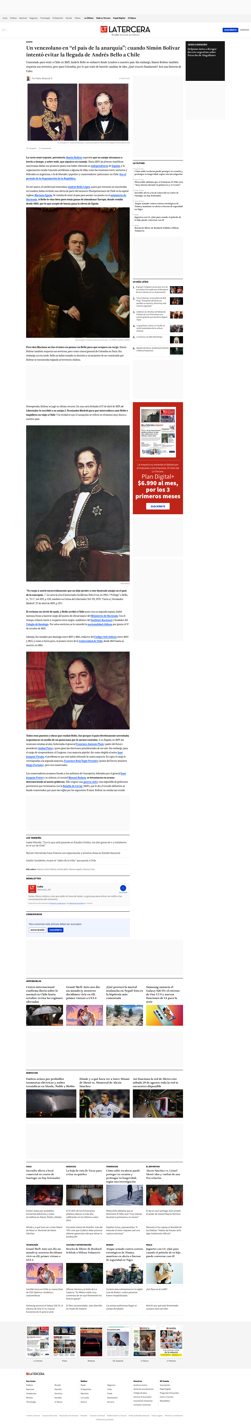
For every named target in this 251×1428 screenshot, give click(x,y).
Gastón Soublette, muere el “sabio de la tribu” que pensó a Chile (61, 860)
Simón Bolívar (50, 869)
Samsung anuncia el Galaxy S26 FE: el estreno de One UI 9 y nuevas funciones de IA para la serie (163, 994)
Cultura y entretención (78, 1244)
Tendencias (112, 1166)
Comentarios (46, 148)
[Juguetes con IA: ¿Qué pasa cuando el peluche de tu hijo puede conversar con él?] (164, 1273)
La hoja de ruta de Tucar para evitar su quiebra (84, 1173)
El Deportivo (58, 18)
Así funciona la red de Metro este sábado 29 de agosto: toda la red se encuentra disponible (155, 1083)
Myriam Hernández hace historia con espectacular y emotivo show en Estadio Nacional (73, 853)
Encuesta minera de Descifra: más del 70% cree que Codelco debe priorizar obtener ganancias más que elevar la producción (84, 1232)
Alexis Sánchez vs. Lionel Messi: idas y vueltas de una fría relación (163, 1174)
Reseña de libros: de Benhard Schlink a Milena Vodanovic (157, 229)
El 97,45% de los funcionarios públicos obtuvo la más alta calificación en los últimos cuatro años (82, 1215)
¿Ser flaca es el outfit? (156, 1289)
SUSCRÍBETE (158, 506)
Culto (29, 42)
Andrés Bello (62, 869)
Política (13, 18)
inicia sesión (37, 930)
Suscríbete (56, 929)
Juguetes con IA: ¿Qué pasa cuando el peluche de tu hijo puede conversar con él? (158, 218)
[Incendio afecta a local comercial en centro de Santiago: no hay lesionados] (44, 1195)
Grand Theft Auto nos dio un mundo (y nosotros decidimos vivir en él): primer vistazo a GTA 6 (83, 993)
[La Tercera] (38, 1357)
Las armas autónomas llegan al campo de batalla (121, 1307)
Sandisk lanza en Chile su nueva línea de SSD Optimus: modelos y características (44, 1292)
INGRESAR (244, 30)
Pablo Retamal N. (44, 78)
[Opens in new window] (91, 1357)
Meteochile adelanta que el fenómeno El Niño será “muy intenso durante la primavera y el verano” (159, 183)
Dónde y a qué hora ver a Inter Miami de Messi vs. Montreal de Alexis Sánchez (104, 1083)
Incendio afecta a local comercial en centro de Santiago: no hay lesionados (157, 194)
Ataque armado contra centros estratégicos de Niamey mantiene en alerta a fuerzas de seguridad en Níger (159, 207)
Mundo (69, 18)
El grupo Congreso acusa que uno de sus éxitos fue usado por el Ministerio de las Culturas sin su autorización (152, 289)
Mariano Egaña (75, 869)
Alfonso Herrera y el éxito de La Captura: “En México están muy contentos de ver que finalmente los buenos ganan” (84, 1294)
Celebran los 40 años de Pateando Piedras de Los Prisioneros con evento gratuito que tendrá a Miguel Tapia (151, 316)
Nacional (23, 18)
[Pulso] (64, 1357)
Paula (149, 1244)
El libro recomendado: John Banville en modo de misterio (84, 1307)
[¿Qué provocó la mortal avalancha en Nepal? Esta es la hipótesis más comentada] (124, 1015)
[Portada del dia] (158, 456)
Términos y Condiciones (57, 903)
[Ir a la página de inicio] (125, 30)
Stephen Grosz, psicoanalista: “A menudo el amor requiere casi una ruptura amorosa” (123, 1230)
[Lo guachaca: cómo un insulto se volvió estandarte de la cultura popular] (176, 328)
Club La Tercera (103, 18)
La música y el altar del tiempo (149, 337)
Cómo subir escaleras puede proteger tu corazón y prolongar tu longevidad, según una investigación (159, 172)
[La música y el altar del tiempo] (176, 339)
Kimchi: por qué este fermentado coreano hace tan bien (162, 1307)
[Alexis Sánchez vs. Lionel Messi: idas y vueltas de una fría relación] (164, 1195)
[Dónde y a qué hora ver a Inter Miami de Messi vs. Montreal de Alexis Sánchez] (104, 1103)
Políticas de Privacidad (76, 903)
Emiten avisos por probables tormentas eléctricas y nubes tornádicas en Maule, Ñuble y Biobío (50, 1083)
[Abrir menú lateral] (4, 30)
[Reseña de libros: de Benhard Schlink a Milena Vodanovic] (176, 351)
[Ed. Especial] (118, 1357)
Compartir (33, 148)
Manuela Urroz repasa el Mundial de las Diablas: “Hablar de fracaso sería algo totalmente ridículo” (164, 1230)
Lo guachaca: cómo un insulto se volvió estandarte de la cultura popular (150, 328)
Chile (29, 1166)
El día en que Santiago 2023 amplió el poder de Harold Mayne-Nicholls (163, 1212)
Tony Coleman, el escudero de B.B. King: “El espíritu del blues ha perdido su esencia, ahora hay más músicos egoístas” (151, 302)
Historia (40, 869)
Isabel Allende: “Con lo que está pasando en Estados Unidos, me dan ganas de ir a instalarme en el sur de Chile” (76, 844)
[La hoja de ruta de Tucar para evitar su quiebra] (84, 1195)
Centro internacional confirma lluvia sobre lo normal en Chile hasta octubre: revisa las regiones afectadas (44, 994)
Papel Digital (119, 18)
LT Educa (132, 18)
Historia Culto (89, 869)
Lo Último (88, 18)
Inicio (5, 18)
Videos (78, 18)
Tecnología (45, 18)
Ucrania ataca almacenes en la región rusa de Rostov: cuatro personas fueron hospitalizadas (124, 1292)
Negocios (34, 18)
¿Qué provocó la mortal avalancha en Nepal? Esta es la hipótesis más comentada (124, 993)
